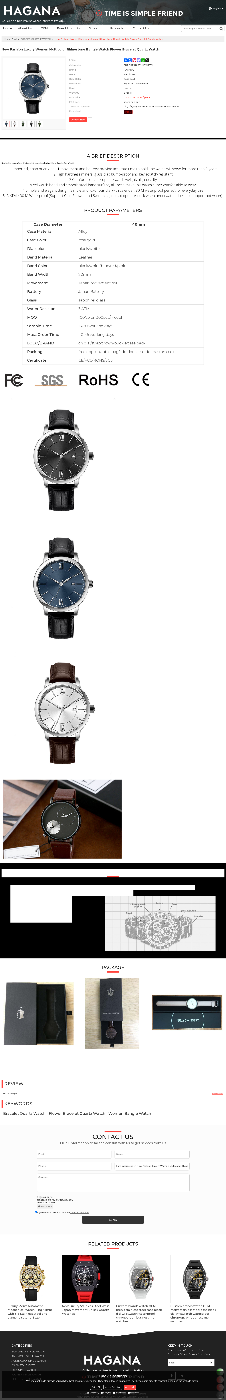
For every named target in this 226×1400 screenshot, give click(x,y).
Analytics (107, 1393)
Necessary (94, 1393)
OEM (44, 28)
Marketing (134, 1393)
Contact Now (78, 119)
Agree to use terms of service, (63, 1212)
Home (7, 28)
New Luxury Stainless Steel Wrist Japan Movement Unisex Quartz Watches (85, 1309)
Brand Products (68, 28)
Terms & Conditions (79, 1212)
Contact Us (141, 28)
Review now (217, 1093)
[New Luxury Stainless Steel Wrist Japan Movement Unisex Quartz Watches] (86, 1279)
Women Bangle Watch (129, 1113)
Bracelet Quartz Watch (24, 1113)
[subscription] (211, 1362)
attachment (46, 1206)
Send (113, 1220)
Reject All (96, 1387)
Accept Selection (112, 1387)
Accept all (129, 1387)
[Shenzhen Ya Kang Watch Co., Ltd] (32, 10)
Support (95, 28)
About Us (25, 28)
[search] (221, 28)
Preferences (120, 1393)
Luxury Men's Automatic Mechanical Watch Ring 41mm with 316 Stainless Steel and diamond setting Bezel (30, 1311)
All (15, 39)
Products (116, 28)
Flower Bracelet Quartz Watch (77, 1113)
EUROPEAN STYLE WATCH (35, 39)
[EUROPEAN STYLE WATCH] (128, 112)
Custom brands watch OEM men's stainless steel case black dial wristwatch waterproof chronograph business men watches (139, 1313)
